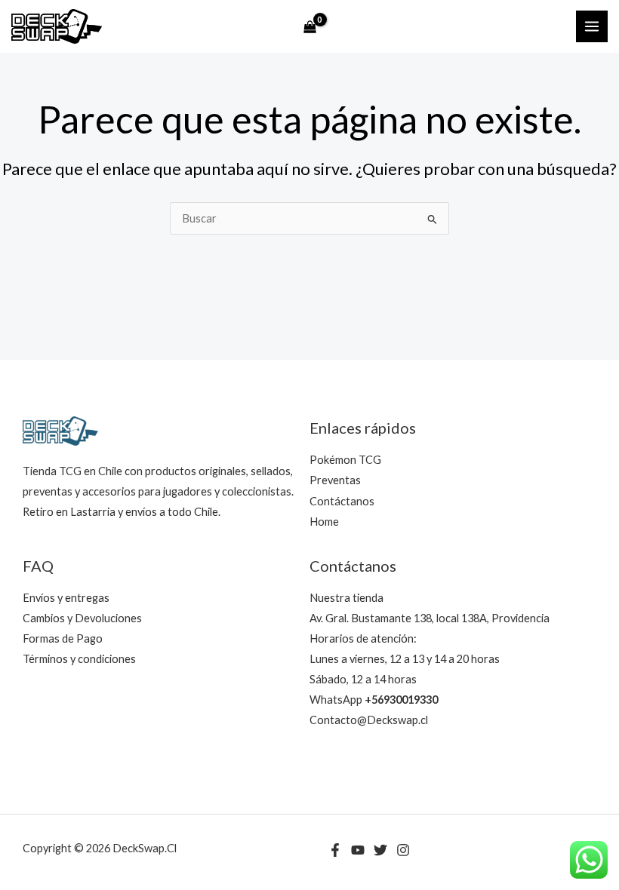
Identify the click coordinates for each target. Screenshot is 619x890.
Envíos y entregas (66, 597)
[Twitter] (380, 850)
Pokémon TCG (345, 459)
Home (324, 521)
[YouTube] (358, 850)
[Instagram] (403, 850)
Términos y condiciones (79, 658)
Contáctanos (342, 501)
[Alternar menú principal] (592, 26)
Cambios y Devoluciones (82, 618)
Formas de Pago (63, 638)
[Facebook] (335, 850)
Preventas (335, 480)
